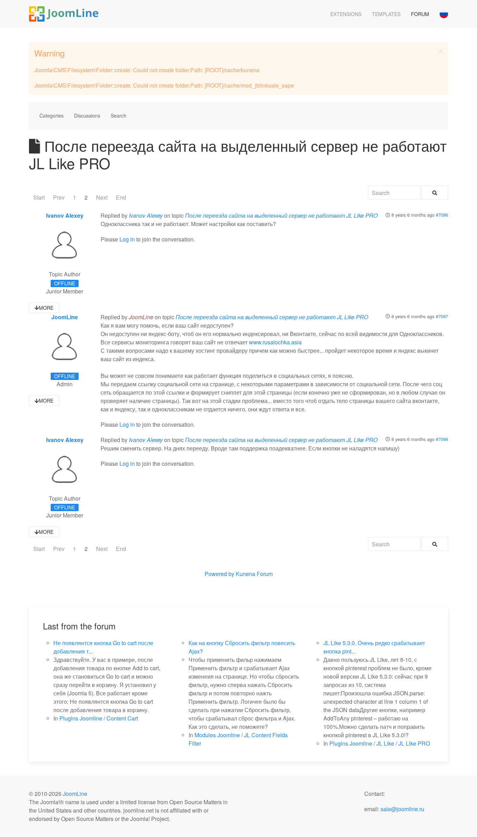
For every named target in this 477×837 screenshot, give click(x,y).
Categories (51, 115)
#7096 (442, 214)
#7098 (442, 439)
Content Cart (122, 718)
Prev (59, 197)
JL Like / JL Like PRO (403, 743)
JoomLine (64, 317)
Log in (127, 239)
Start (39, 197)
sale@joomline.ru (402, 809)
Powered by (219, 574)
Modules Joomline (217, 735)
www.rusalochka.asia (275, 342)
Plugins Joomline (80, 718)
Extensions (345, 13)
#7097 (442, 316)
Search (118, 115)
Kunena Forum (254, 574)
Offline (64, 283)
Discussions (87, 115)
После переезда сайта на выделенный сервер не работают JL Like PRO (281, 215)
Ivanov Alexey (64, 215)
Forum (420, 13)
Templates (386, 13)
